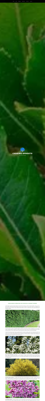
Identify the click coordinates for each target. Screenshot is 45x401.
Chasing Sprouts (22, 153)
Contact (31, 1)
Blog (16, 1)
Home (13, 1)
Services (27, 1)
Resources (23, 1)
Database (19, 1)
